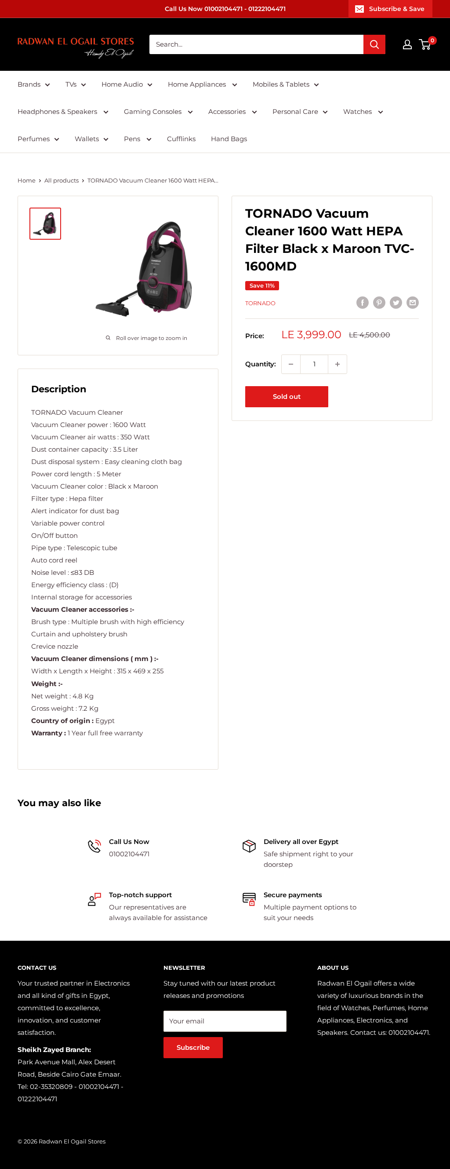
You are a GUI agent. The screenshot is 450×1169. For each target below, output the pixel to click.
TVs (70, 84)
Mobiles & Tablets (281, 84)
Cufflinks (181, 139)
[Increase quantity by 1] (337, 364)
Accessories (227, 111)
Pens (133, 139)
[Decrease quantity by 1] (291, 364)
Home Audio (122, 84)
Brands (29, 84)
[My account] (407, 44)
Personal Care (295, 111)
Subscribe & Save (397, 9)
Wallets (87, 139)
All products (61, 180)
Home (27, 180)
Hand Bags (229, 139)
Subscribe (193, 1047)
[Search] (374, 44)
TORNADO (260, 303)
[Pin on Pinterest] (379, 302)
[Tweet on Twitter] (396, 302)
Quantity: (260, 364)
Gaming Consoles (153, 111)
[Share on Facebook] (362, 302)
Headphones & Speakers (58, 111)
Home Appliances (198, 84)
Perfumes (34, 139)
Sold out (287, 396)
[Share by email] (412, 302)
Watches (358, 111)
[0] (425, 44)
